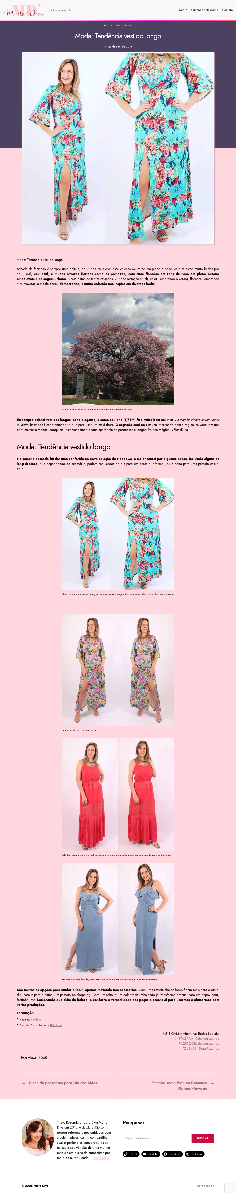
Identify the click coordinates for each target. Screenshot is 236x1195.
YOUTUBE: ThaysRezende (200, 1048)
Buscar (203, 1138)
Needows (36, 1019)
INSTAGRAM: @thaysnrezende (197, 1038)
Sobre (183, 10)
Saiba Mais (101, 1157)
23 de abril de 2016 (120, 46)
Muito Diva (41, 1186)
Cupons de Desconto (204, 10)
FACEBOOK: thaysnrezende (199, 1043)
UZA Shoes (56, 1025)
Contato (227, 10)
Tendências (123, 25)
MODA (108, 25)
